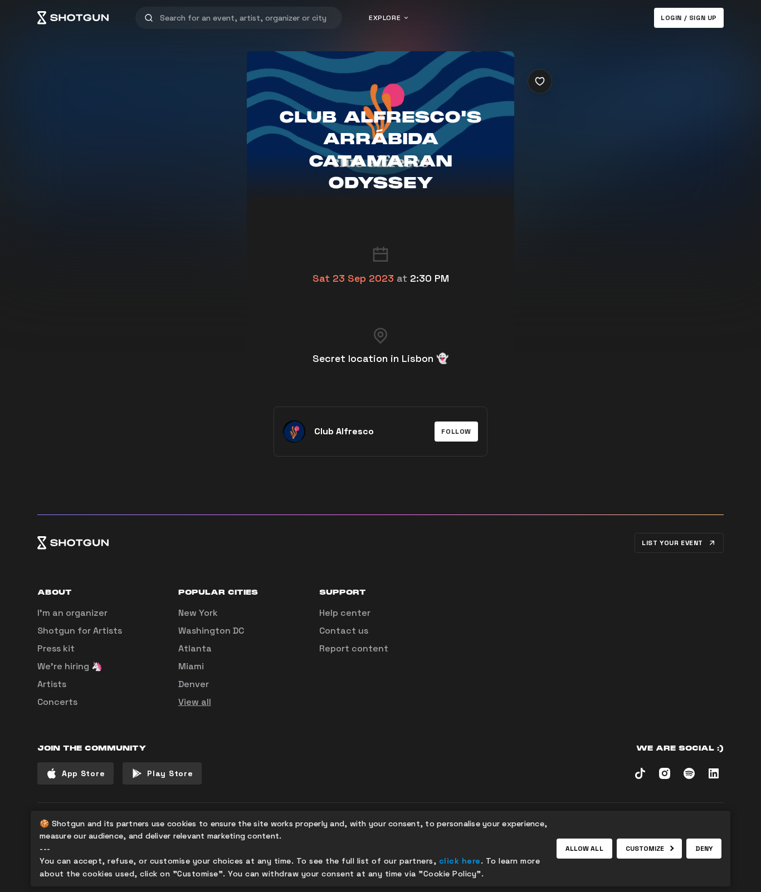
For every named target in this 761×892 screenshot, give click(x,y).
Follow (456, 431)
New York (198, 613)
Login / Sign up (689, 17)
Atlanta (195, 648)
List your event (672, 542)
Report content (353, 648)
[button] (456, 432)
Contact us (343, 630)
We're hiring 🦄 (70, 666)
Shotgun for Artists (79, 630)
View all (194, 702)
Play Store (170, 773)
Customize (645, 848)
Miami (191, 666)
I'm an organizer (72, 613)
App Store (83, 773)
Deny (704, 848)
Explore (385, 17)
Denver (193, 684)
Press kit (56, 648)
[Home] (73, 17)
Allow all (584, 848)
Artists (51, 684)
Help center (344, 613)
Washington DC (211, 630)
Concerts (57, 702)
